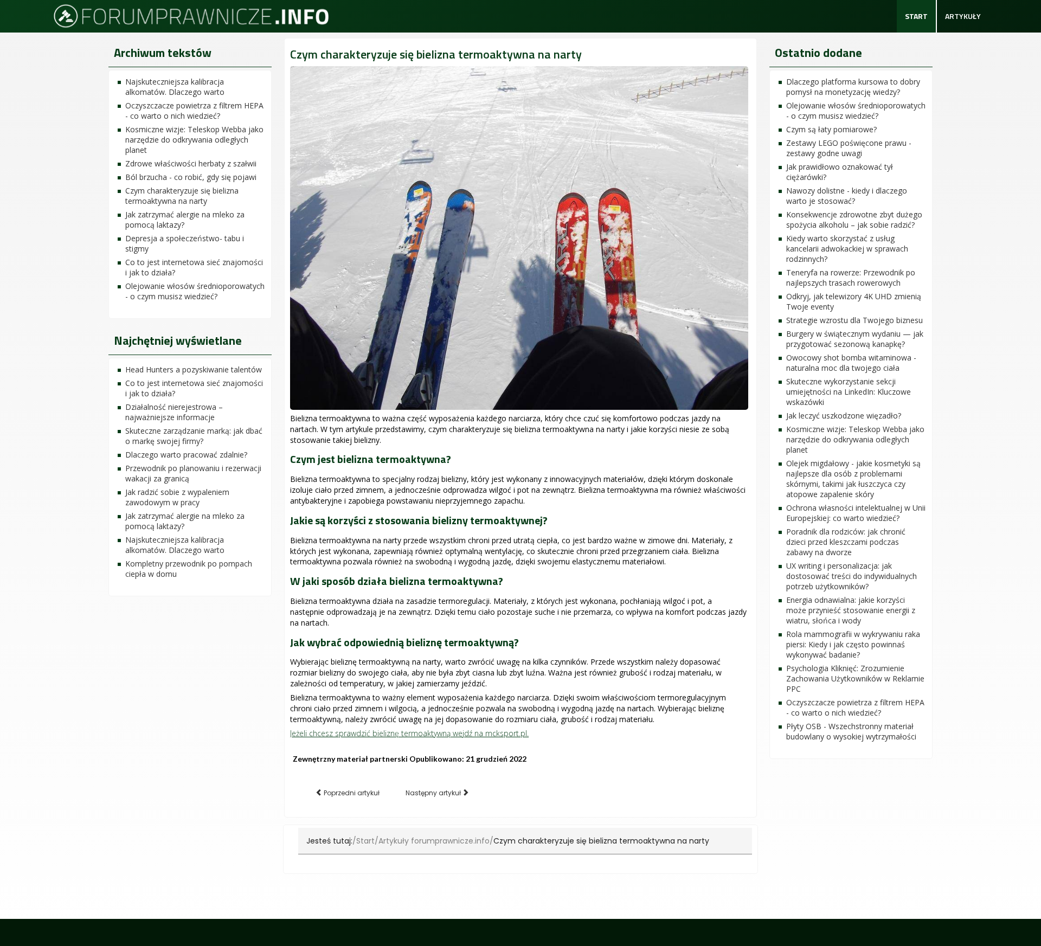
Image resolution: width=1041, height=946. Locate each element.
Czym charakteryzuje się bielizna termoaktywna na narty (436, 54)
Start (916, 16)
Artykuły (963, 16)
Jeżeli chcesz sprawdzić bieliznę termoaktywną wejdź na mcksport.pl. (409, 733)
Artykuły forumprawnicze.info (434, 840)
